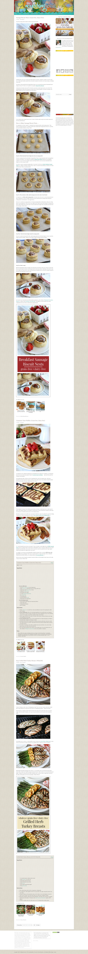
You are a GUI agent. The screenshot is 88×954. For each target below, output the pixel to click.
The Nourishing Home (44, 7)
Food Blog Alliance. (20, 947)
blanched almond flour (27, 593)
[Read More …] (59, 47)
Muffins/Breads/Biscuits (24, 416)
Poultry (21, 919)
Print (52, 562)
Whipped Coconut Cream (29, 628)
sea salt (27, 597)
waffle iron (24, 609)
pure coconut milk (25, 587)
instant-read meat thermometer (40, 897)
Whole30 (24, 919)
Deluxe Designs (51, 952)
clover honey (29, 589)
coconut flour (24, 594)
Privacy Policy (35, 940)
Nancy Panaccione (41, 952)
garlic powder (24, 885)
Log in (55, 952)
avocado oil (24, 879)
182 (34, 925)
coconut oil (24, 588)
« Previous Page (19, 925)
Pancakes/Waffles (23, 656)
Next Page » (38, 925)
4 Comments (22, 422)
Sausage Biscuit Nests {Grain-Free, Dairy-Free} (30, 17)
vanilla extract (26, 591)
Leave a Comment (23, 662)
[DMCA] (56, 932)
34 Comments (22, 19)
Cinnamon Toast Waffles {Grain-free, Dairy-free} (30, 420)
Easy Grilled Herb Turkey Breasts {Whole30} (29, 660)
